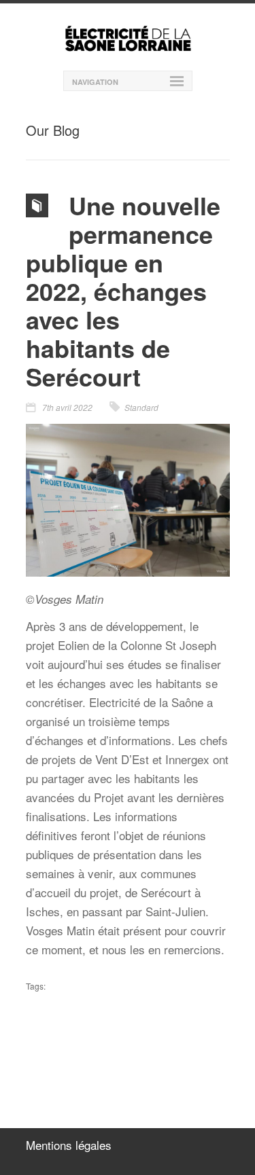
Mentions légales (69, 1144)
